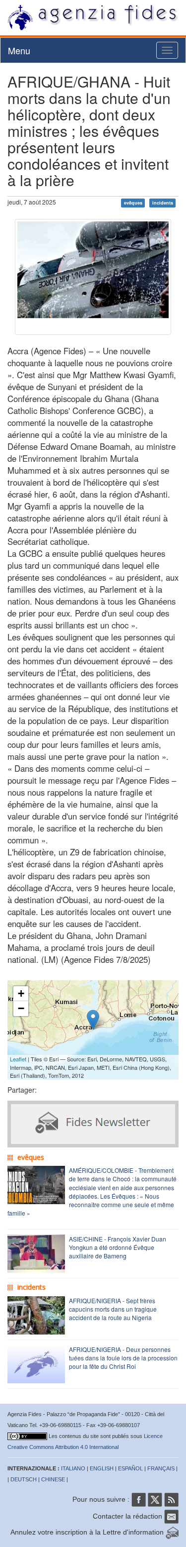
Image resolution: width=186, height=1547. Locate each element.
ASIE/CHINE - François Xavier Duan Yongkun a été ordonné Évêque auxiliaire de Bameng (117, 1247)
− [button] (21, 1008)
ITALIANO (73, 1468)
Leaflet (18, 1059)
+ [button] (21, 993)
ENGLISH (102, 1468)
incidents (162, 203)
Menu (19, 50)
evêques (133, 203)
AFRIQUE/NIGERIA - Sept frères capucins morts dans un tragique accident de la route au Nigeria (113, 1309)
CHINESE (53, 1479)
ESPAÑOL (130, 1468)
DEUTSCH (23, 1479)
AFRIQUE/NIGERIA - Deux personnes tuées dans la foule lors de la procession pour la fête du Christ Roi (123, 1357)
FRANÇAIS (161, 1468)
